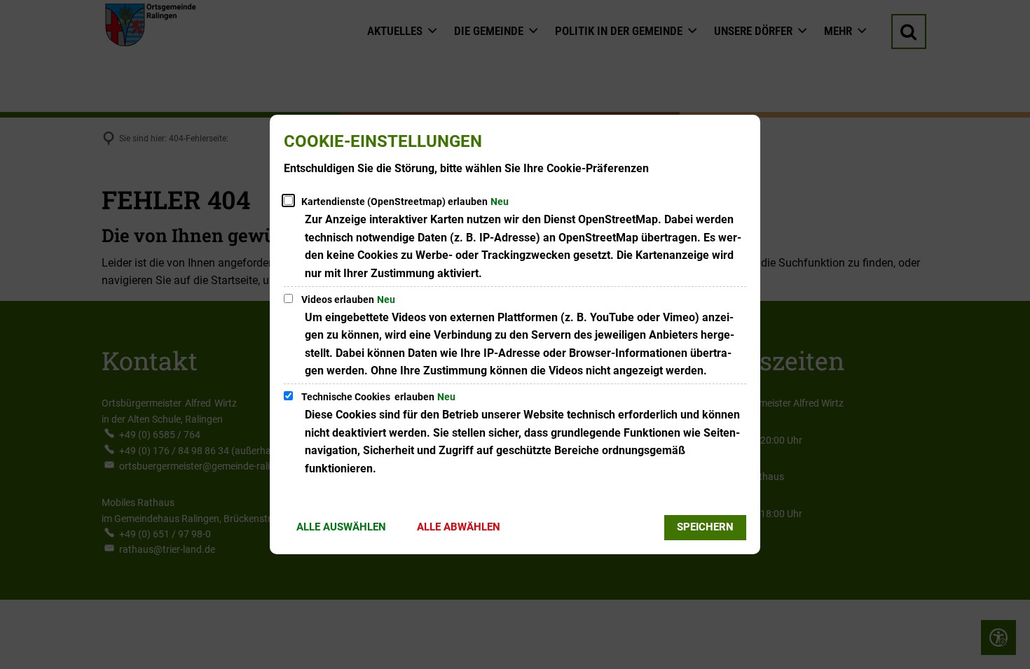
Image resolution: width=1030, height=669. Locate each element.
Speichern (705, 527)
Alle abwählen (458, 527)
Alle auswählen (341, 527)
